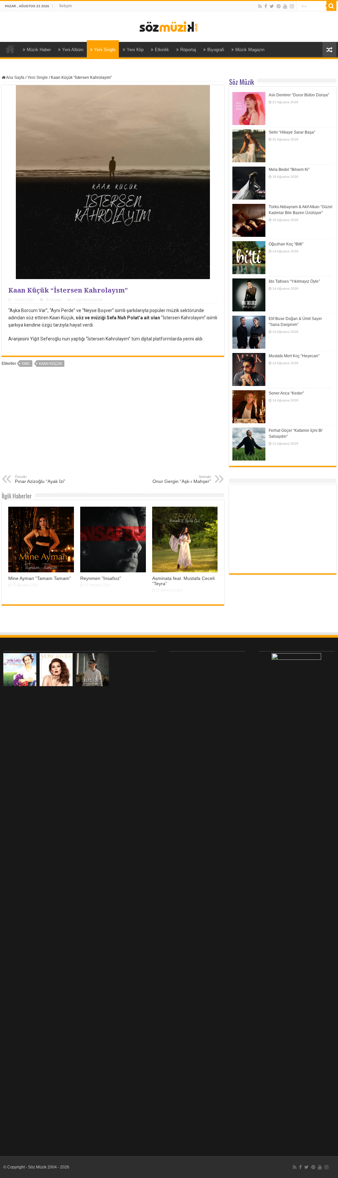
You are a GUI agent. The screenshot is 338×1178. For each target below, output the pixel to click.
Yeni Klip (135, 49)
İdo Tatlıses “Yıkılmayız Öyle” (294, 281)
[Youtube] (285, 6)
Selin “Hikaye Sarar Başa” (292, 132)
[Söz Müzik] (169, 26)
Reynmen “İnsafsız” (100, 578)
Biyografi (215, 49)
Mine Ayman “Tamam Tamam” (39, 578)
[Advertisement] (113, 425)
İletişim (65, 6)
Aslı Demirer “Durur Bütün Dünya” (299, 95)
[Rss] (259, 6)
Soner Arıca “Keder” (286, 393)
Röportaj (188, 49)
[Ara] (331, 6)
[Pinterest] (278, 6)
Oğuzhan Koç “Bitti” (286, 244)
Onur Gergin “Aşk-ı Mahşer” (181, 479)
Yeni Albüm (73, 49)
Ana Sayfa (10, 49)
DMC (26, 364)
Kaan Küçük (50, 364)
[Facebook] (266, 6)
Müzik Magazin (249, 49)
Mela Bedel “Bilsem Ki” (289, 169)
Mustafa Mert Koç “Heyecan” (294, 356)
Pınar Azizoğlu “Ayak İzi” (40, 479)
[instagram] (291, 6)
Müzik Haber (39, 49)
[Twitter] (272, 6)
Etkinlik (162, 49)
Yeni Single (105, 49)
